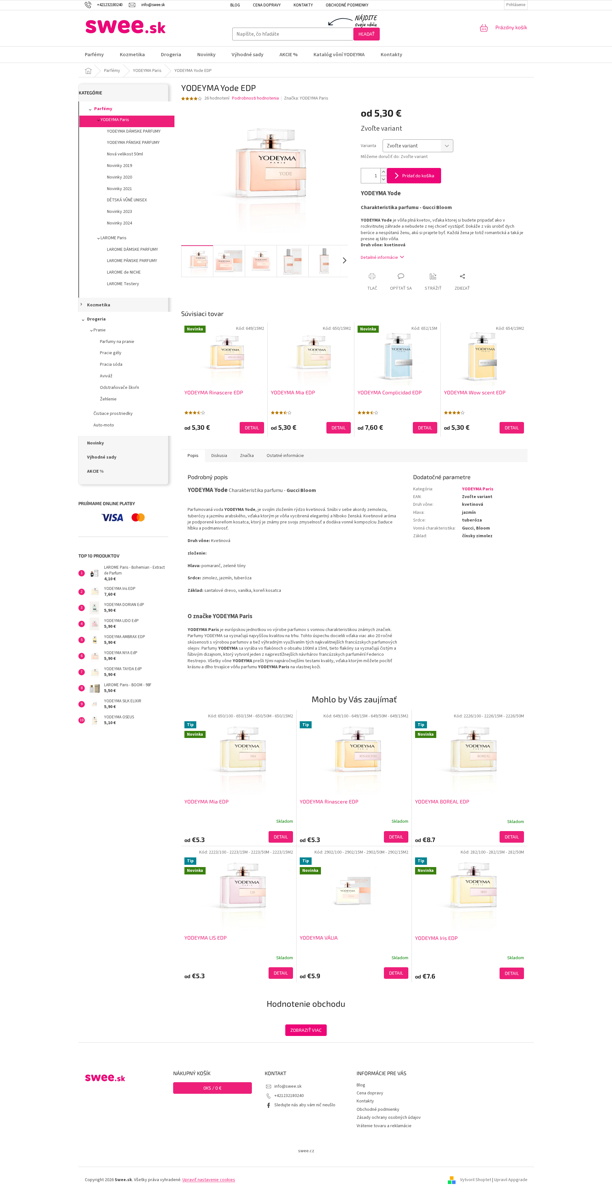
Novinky (95, 443)
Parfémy (103, 109)
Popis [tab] (193, 455)
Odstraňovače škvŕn (119, 387)
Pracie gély (110, 353)
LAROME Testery (123, 284)
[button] (238, 837)
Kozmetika (98, 305)
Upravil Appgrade (511, 1180)
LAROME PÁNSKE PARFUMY (132, 261)
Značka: (306, 98)
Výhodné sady (101, 457)
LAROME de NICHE (124, 272)
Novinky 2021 (119, 189)
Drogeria (96, 319)
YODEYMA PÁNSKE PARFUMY (133, 142)
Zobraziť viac (306, 1030)
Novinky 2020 (119, 177)
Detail (252, 427)
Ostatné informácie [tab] (285, 455)
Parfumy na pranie (117, 341)
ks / (212, 1088)
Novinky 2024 (119, 223)
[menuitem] (98, 55)
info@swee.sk (288, 1086)
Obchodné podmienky (347, 5)
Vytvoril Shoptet (475, 1180)
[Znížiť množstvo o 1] (383, 179)
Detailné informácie (379, 257)
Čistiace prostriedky (113, 413)
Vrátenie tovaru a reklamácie (384, 1126)
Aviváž (106, 376)
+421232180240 (289, 1095)
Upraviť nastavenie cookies (208, 1180)
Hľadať (367, 34)
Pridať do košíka (418, 175)
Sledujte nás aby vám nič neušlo (304, 1105)
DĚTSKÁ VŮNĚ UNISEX (127, 200)
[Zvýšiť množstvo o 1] (383, 172)
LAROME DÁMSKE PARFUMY (132, 249)
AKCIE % (95, 471)
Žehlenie (108, 399)
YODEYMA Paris (115, 120)
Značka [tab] (247, 455)
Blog (235, 5)
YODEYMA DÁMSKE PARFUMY (134, 131)
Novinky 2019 (119, 165)
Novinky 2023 (119, 211)
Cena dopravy (267, 5)
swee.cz (306, 1151)
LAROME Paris (114, 238)
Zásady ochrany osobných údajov (389, 1117)
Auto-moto (103, 425)
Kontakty (303, 5)
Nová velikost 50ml (125, 154)
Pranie (99, 330)
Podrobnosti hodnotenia (255, 98)
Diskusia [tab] (219, 455)
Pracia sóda (111, 364)
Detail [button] (281, 836)
